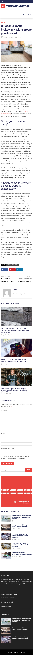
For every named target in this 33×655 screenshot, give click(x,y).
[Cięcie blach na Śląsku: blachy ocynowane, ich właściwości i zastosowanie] (6, 534)
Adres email (5, 441)
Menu (29, 14)
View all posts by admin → (20, 294)
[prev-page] (2, 562)
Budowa (3, 22)
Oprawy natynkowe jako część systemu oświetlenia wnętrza (20, 525)
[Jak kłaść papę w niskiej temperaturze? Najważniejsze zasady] (6, 553)
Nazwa (3, 433)
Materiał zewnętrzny (12, 264)
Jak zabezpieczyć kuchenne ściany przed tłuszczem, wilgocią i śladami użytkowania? (21, 517)
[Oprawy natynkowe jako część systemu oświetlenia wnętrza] (6, 525)
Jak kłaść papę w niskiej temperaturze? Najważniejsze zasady (22, 553)
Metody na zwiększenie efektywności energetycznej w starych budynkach (14, 360)
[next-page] (5, 562)
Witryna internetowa (7, 448)
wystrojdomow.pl (6, 606)
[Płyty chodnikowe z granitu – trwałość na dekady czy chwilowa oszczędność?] (6, 544)
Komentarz (4, 410)
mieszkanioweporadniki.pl (8, 598)
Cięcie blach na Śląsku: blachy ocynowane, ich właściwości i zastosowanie (20, 535)
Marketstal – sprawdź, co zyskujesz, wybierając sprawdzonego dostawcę (14, 390)
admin (6, 37)
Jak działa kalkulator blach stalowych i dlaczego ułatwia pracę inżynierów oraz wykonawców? (15, 330)
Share (5, 270)
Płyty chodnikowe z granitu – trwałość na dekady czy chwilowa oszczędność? (21, 545)
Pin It (13, 270)
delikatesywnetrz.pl (7, 602)
